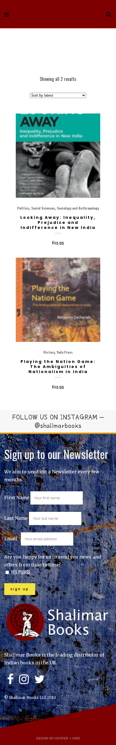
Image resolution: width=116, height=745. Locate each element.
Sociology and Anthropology (78, 208)
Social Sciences (43, 208)
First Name (16, 497)
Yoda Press (65, 352)
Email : (12, 538)
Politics (23, 208)
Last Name (16, 518)
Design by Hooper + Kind (58, 738)
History (49, 352)
